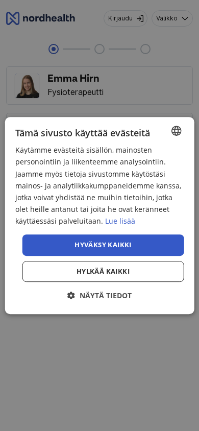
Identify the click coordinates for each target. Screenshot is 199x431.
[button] (99, 295)
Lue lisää (120, 221)
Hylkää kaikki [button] (103, 271)
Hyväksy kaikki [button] (103, 244)
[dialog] (99, 215)
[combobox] (176, 131)
